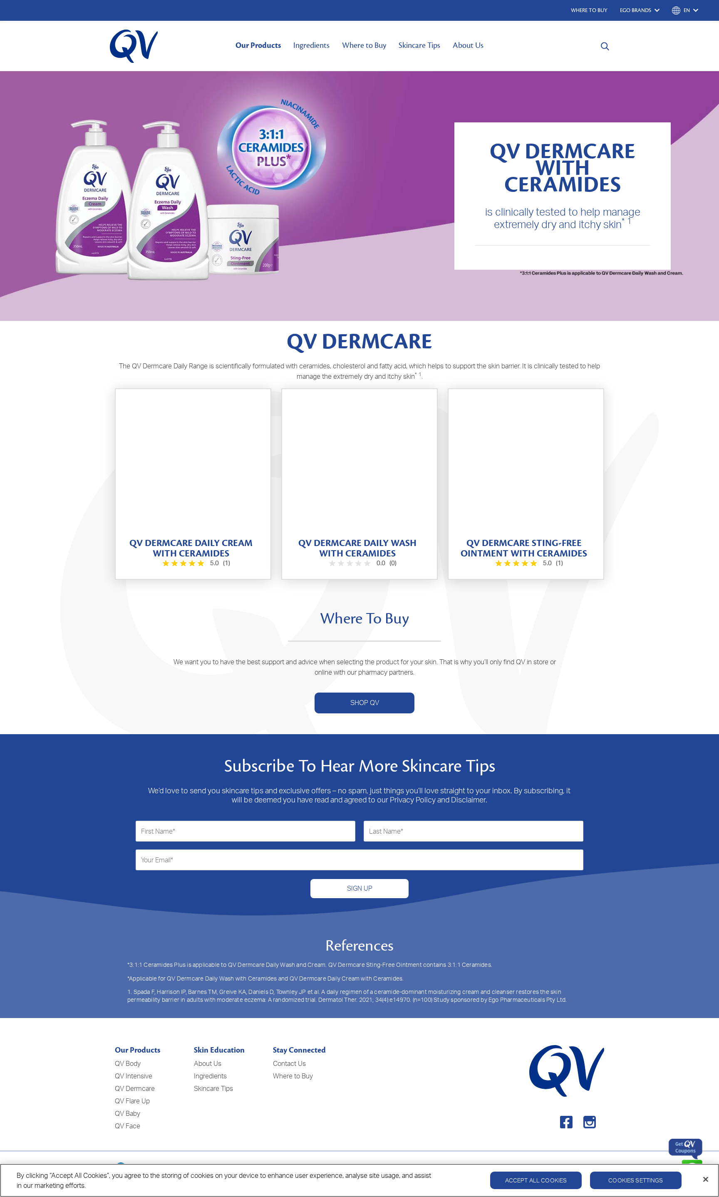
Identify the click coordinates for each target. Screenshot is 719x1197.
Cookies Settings (635, 1180)
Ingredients (311, 45)
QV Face (127, 1126)
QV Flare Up (132, 1101)
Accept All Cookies (536, 1180)
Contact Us (289, 1063)
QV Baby (127, 1113)
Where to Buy (364, 45)
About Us (468, 45)
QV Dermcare (135, 1088)
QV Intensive (133, 1076)
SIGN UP (359, 888)
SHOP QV (364, 702)
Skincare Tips (419, 45)
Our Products (258, 45)
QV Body (128, 1063)
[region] (359, 1180)
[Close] (706, 1179)
